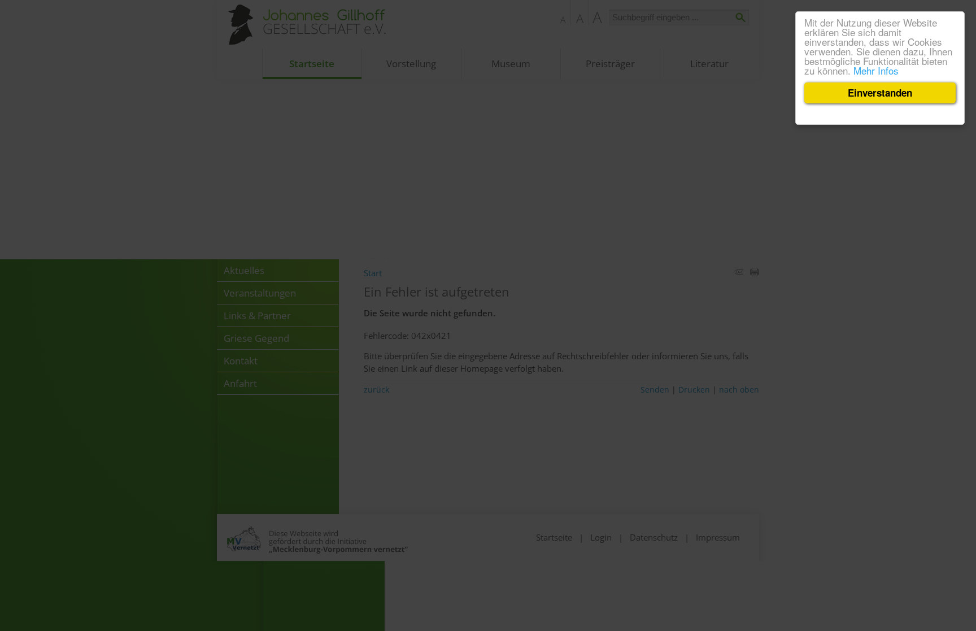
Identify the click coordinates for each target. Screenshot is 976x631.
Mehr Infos (876, 70)
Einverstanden (880, 92)
